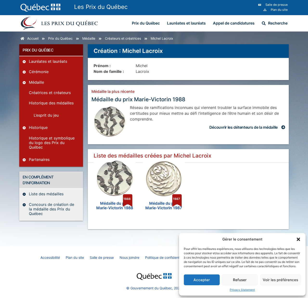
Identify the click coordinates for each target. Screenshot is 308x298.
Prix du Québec (146, 23)
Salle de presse (102, 257)
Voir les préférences (280, 280)
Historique (38, 127)
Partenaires (39, 159)
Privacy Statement (242, 290)
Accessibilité (50, 257)
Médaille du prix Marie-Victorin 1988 (138, 99)
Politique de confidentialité (166, 257)
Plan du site (75, 257)
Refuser (240, 280)
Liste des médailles (46, 193)
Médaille (88, 38)
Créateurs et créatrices (123, 38)
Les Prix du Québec (101, 6)
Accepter (201, 280)
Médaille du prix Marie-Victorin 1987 (163, 205)
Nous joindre (129, 257)
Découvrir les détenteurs (243, 127)
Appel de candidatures (234, 23)
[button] (298, 239)
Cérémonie (39, 71)
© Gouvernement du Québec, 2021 (154, 288)
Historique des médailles (51, 103)
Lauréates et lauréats (186, 23)
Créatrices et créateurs (50, 92)
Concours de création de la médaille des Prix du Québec (51, 209)
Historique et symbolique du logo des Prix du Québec (52, 143)
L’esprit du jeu (46, 115)
